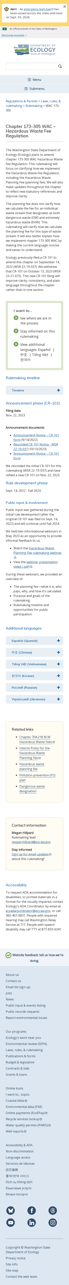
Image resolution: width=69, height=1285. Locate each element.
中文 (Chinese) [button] (22, 652)
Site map (12, 1270)
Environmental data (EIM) (24, 1107)
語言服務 (12, 1170)
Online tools (14, 1088)
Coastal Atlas (15, 1100)
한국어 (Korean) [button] (23, 676)
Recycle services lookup (22, 1119)
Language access (18, 1157)
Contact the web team (21, 1276)
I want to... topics (18, 1094)
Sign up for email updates (30, 854)
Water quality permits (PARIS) (27, 1125)
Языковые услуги (18, 1188)
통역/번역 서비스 (17, 1176)
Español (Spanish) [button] (25, 641)
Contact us (13, 981)
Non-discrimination (20, 1151)
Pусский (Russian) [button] (24, 687)
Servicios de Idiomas (20, 1163)
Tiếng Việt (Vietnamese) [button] (29, 664)
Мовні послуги (17, 1194)
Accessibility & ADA (19, 1145)
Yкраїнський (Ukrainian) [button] (28, 699)
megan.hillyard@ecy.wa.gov (31, 842)
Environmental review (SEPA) (26, 1044)
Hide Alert (56, 7)
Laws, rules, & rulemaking (24, 1050)
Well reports (15, 1131)
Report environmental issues (26, 1018)
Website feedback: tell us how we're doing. (37, 958)
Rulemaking (34, 106)
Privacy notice (15, 1258)
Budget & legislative (20, 1062)
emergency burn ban (37, 9)
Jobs (9, 993)
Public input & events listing (26, 1005)
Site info (12, 1264)
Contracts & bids (17, 1068)
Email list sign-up (18, 987)
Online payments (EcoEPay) (25, 1113)
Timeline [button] (18, 390)
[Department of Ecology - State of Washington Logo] (34, 50)
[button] (34, 79)
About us (12, 975)
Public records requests (22, 1011)
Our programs (16, 1031)
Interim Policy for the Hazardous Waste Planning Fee (34, 753)
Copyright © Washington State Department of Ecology (28, 1249)
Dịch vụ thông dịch (19, 1182)
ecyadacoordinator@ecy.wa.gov (28, 911)
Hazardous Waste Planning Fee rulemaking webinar (37, 550)
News (10, 999)
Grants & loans (16, 1074)
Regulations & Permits (22, 101)
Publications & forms (21, 1056)
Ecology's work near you (23, 1038)
